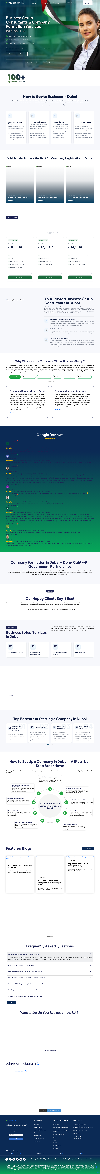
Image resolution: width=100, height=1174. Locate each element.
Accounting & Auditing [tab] (44, 377)
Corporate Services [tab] (28, 377)
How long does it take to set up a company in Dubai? (24, 990)
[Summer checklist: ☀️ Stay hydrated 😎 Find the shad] (80, 1092)
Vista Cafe (55, 1148)
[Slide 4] (52, 744)
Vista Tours (55, 1137)
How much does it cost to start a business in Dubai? (24, 954)
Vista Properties (57, 1124)
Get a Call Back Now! (50, 1050)
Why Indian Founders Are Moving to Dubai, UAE (78, 865)
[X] (40, 62)
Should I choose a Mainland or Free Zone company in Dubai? (26, 978)
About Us (36, 1124)
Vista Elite (55, 1143)
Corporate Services (39, 1132)
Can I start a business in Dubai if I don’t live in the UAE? (25, 971)
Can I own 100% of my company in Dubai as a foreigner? (25, 984)
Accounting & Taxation (40, 1130)
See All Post (87, 848)
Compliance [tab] (57, 377)
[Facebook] (36, 62)
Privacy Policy (69, 1159)
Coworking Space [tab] (69, 377)
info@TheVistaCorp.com (14, 62)
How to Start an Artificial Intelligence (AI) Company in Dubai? (49, 882)
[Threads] (53, 62)
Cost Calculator (86, 2)
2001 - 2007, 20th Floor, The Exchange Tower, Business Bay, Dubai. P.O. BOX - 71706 (83, 1126)
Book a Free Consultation (16, 53)
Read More (13, 413)
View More (11, 1003)
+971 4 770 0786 (77, 1133)
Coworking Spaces (39, 1138)
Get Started (19, 277)
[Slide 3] (51, 744)
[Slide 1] (48, 744)
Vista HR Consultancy (58, 1134)
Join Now (10, 695)
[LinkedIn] (43, 62)
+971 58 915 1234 (28, 62)
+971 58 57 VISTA (77, 1139)
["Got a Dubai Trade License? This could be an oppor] (50, 1084)
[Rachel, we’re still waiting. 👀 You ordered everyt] (19, 1084)
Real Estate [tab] (50, 381)
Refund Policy (78, 1159)
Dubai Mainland (38, 1127)
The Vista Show (57, 1145)
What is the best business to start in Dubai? (21, 965)
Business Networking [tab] (84, 377)
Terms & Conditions (88, 1159)
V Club (54, 1140)
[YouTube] (49, 62)
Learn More (11, 200)
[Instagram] (46, 62)
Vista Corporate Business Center (61, 1127)
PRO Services (37, 1135)
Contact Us (75, 2)
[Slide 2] (49, 744)
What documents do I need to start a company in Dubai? (25, 996)
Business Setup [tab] (15, 377)
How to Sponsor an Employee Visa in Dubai (20, 866)
